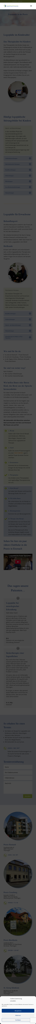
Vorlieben (18, 1020)
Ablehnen (18, 1015)
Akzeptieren (18, 1011)
